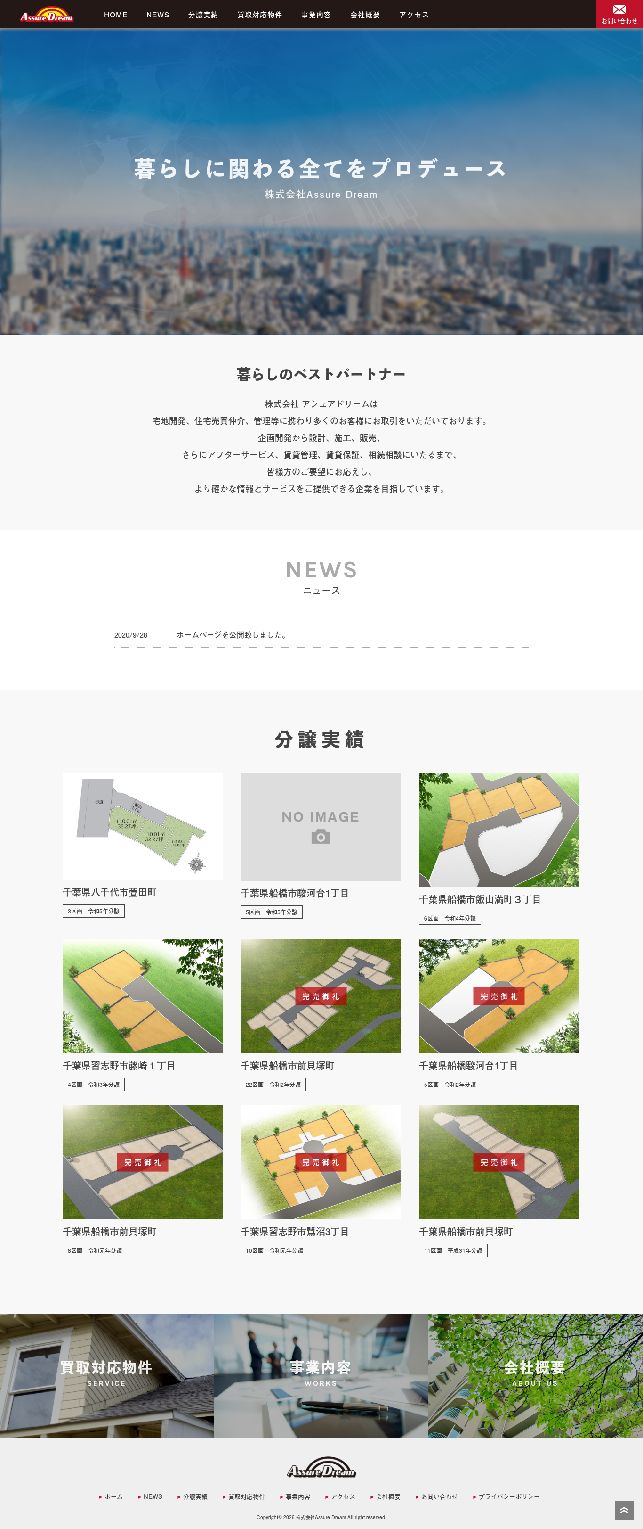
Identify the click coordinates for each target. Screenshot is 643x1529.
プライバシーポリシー (509, 1496)
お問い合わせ (439, 1496)
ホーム (113, 1496)
